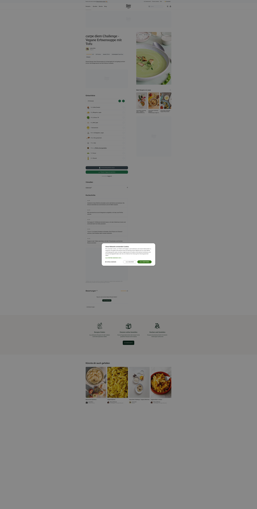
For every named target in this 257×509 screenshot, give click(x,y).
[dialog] (128, 254)
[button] (128, 257)
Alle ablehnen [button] (130, 261)
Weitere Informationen (114, 255)
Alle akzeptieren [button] (144, 261)
